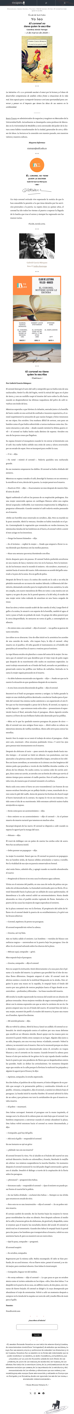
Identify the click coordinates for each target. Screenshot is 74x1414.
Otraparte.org (11, 9)
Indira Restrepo (40, 266)
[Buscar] (46, 3)
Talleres (32, 9)
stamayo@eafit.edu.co (37, 148)
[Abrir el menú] (65, 3)
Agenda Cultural (23, 9)
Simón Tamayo (11, 118)
